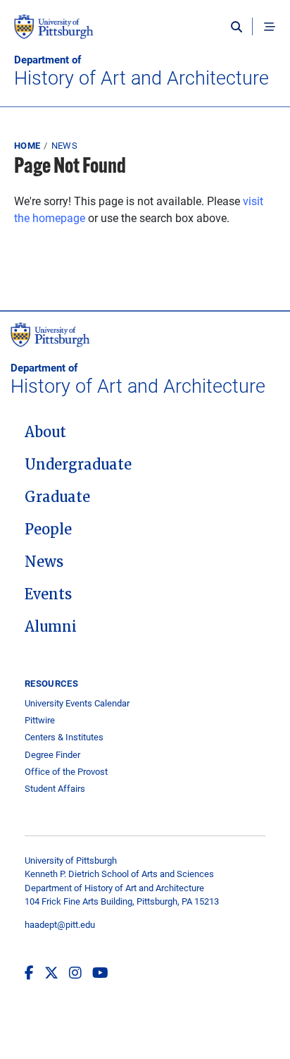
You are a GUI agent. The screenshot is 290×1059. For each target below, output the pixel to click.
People (48, 529)
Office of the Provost (66, 772)
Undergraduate (78, 464)
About (45, 432)
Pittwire (40, 720)
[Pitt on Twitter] (51, 972)
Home (27, 145)
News (64, 145)
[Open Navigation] (269, 27)
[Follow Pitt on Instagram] (75, 972)
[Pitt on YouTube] (100, 972)
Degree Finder (52, 755)
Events (48, 594)
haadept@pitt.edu (60, 924)
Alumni (51, 627)
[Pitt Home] (145, 34)
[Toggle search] (240, 27)
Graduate (57, 497)
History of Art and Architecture (141, 71)
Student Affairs (55, 789)
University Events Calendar (77, 703)
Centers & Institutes (64, 737)
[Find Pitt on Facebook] (29, 972)
